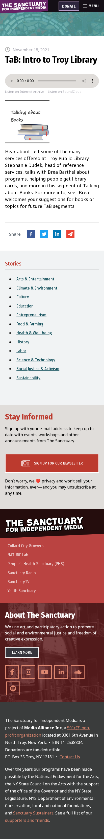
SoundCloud (78, 672)
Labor (21, 351)
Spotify (13, 688)
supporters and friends (27, 820)
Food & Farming (29, 324)
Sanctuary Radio (22, 573)
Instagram (28, 672)
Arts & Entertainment (35, 279)
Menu (93, 6)
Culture (22, 297)
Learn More (22, 652)
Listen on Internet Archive (24, 92)
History (22, 342)
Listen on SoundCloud (65, 92)
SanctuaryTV (19, 581)
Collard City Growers (26, 545)
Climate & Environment (36, 288)
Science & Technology (35, 360)
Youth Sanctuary (22, 590)
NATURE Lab (18, 555)
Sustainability (28, 378)
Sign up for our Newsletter (58, 463)
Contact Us (70, 757)
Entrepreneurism (31, 315)
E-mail (70, 234)
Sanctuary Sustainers (33, 813)
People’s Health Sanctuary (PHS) (36, 563)
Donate (69, 6)
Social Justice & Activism (37, 368)
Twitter (44, 234)
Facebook (31, 234)
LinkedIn (57, 234)
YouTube (45, 672)
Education (25, 306)
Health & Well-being (34, 333)
